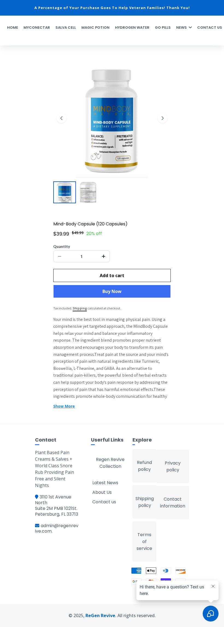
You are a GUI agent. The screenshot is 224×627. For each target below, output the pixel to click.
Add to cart (112, 275)
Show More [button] (64, 406)
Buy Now (112, 291)
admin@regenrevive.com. (56, 528)
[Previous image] (61, 118)
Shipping (80, 308)
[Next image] (162, 118)
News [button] (182, 27)
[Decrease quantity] (59, 256)
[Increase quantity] (103, 256)
